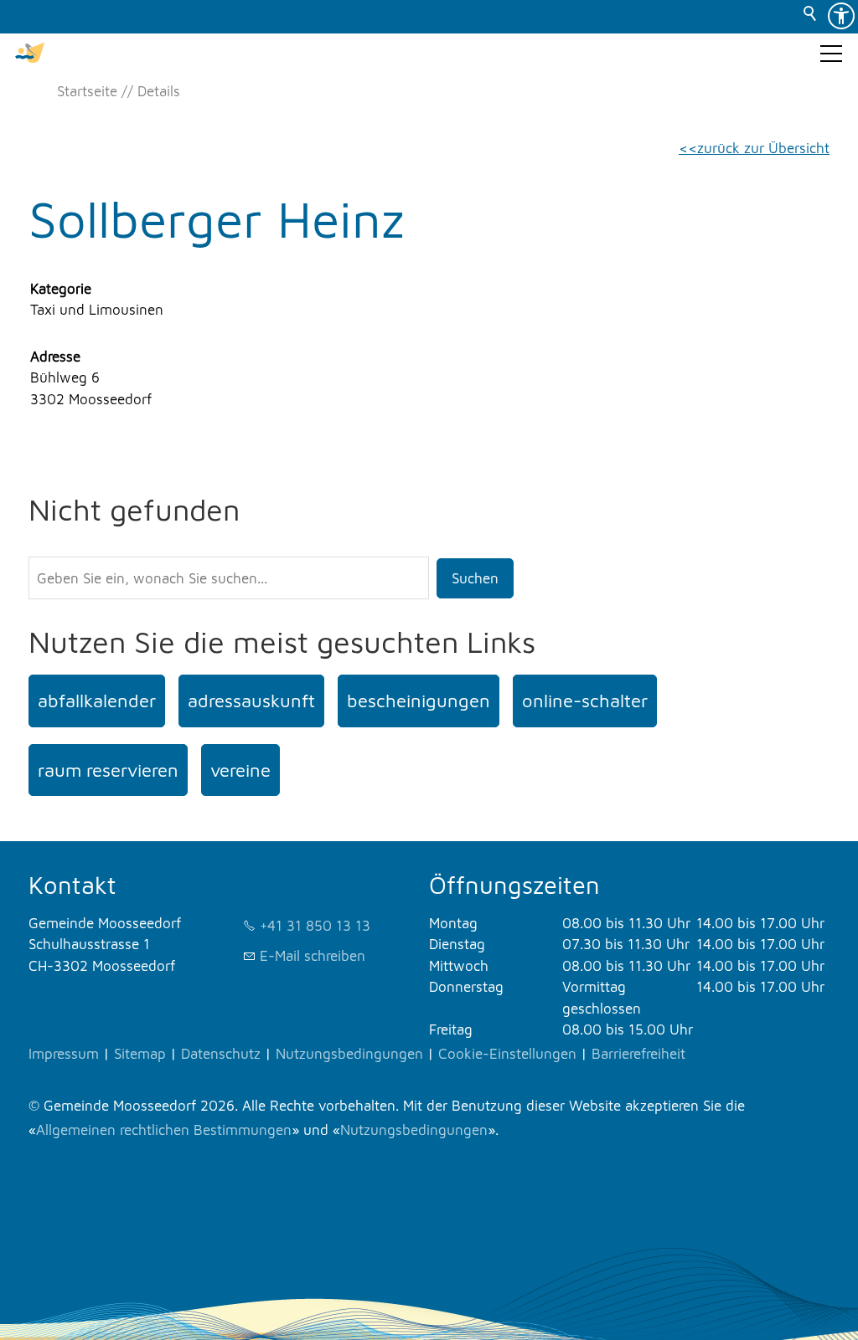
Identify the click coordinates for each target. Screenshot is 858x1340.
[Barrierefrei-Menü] (841, 16)
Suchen (475, 578)
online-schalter (585, 700)
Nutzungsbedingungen (349, 1053)
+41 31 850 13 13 (315, 925)
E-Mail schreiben (312, 955)
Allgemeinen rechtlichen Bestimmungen (164, 1130)
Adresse (55, 356)
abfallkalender (97, 700)
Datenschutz (221, 1053)
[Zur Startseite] (29, 53)
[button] (831, 53)
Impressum (63, 1053)
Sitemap (140, 1053)
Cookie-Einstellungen (507, 1053)
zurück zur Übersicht (763, 148)
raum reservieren (108, 770)
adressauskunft (251, 700)
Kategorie (60, 288)
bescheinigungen (418, 700)
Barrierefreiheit (638, 1053)
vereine (240, 770)
